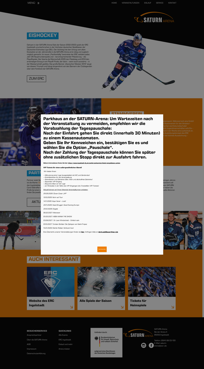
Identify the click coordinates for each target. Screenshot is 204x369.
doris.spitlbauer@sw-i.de (108, 232)
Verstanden (102, 249)
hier (82, 232)
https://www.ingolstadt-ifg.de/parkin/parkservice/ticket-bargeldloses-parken (94, 163)
